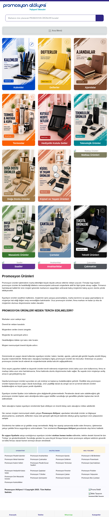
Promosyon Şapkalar (37, 471)
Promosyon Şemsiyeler (38, 478)
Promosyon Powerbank (89, 459)
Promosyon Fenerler (63, 471)
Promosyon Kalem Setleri (14, 463)
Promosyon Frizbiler (88, 471)
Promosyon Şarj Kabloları (90, 463)
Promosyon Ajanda (63, 456)
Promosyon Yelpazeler (89, 474)
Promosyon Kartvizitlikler (13, 482)
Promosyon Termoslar (64, 463)
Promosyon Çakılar (63, 474)
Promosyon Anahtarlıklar (39, 456)
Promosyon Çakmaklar (38, 459)
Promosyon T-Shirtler (37, 474)
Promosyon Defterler (63, 459)
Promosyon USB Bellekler (90, 456)
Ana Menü (56, 30)
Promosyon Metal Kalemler (14, 459)
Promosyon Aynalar (63, 478)
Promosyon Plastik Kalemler (15, 456)
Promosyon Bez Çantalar (90, 478)
